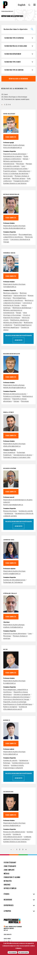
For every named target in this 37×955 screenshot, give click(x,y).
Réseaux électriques (10, 234)
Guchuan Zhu (8, 792)
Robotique (6, 763)
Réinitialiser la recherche (18, 79)
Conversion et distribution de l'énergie (16, 699)
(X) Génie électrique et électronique (14, 97)
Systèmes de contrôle (26, 511)
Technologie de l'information (13, 582)
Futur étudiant (10, 862)
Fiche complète (11, 137)
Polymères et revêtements (12, 396)
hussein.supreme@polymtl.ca (13, 504)
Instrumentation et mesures (12, 156)
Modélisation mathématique (22, 308)
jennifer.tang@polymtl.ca (11, 573)
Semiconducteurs (24, 171)
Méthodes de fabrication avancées (14, 394)
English (21, 4)
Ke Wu (5, 649)
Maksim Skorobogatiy (11, 354)
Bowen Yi (6, 720)
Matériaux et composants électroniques (16, 697)
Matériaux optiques (18, 178)
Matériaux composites (10, 293)
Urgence (7, 885)
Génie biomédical (9, 452)
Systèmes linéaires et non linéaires (15, 183)
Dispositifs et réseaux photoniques (14, 154)
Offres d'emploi (10, 888)
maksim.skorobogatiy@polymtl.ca (14, 387)
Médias (6, 873)
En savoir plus (23, 952)
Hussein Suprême (9, 468)
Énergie (18, 312)
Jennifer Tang (8, 540)
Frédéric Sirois (9, 253)
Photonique (20, 163)
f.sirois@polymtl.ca (9, 286)
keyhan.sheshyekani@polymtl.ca (14, 228)
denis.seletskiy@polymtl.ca (12, 147)
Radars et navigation (10, 707)
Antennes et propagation (22, 694)
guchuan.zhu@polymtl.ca (12, 825)
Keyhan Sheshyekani (11, 194)
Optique (25, 159)
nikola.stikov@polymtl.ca (12, 446)
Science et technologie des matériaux (15, 173)
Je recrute (18, 340)
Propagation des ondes (21, 181)
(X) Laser (4, 94)
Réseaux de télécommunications (14, 832)
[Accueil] (5, 4)
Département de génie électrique (14, 225)
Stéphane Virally (10, 593)
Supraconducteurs (20, 295)
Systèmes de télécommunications (14, 580)
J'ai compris (12, 952)
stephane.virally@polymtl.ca (13, 627)
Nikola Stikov (8, 412)
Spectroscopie (8, 176)
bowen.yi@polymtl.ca (10, 754)
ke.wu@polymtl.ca (9, 683)
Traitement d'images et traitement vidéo (16, 457)
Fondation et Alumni (12, 877)
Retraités (8, 881)
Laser (23, 166)
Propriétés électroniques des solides (15, 168)
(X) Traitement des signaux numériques (15, 99)
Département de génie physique (14, 145)
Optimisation (8, 513)
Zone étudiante (10, 866)
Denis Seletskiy (9, 114)
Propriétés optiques (10, 171)
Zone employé (9, 870)
